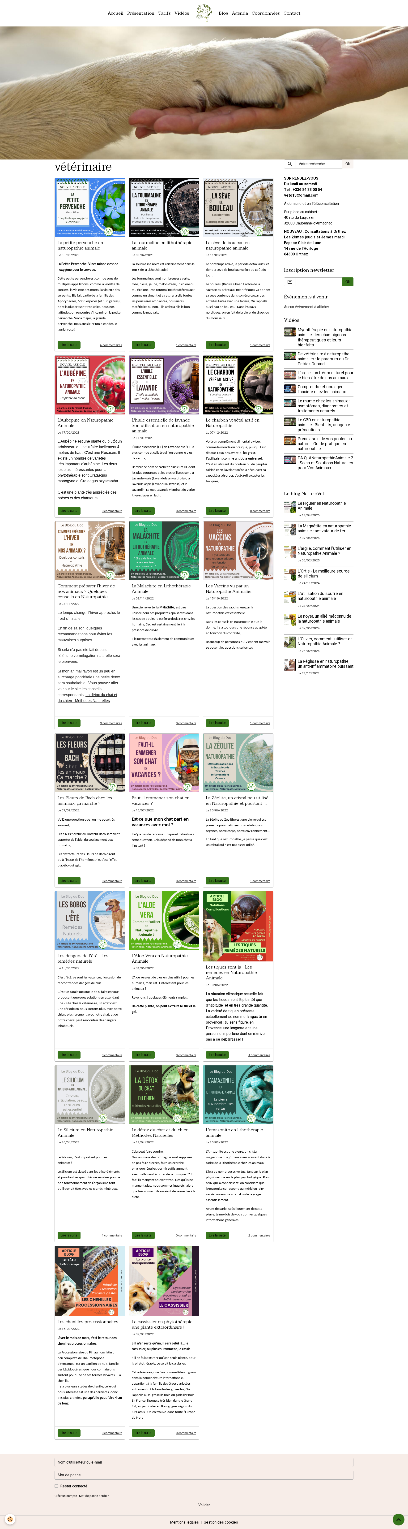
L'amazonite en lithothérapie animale (234, 1132)
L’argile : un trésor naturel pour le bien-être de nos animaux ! (325, 375)
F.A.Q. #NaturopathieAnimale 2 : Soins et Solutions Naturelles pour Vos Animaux (325, 463)
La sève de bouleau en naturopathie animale (228, 245)
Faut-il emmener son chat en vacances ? (161, 800)
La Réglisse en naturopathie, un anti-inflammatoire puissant (325, 664)
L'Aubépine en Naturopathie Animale (86, 422)
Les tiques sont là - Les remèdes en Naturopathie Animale (231, 972)
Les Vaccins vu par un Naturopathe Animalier (229, 588)
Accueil (115, 13)
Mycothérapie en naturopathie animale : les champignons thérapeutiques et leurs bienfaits (325, 337)
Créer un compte (66, 1496)
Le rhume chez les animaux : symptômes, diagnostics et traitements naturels (324, 406)
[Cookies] (10, 1519)
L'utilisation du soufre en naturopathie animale (320, 596)
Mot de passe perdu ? (94, 1496)
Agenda (240, 13)
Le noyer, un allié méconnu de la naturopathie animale (324, 619)
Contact (292, 13)
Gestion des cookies (221, 1522)
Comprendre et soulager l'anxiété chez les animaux (322, 389)
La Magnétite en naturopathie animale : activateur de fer (324, 528)
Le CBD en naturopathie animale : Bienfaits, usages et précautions (325, 425)
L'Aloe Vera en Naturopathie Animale (160, 958)
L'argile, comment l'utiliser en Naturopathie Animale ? (324, 551)
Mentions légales (184, 1522)
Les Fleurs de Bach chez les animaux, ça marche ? (85, 800)
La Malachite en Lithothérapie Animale (161, 588)
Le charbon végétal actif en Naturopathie (232, 422)
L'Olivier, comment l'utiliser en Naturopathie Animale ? (325, 641)
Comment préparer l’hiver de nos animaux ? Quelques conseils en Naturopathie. (86, 591)
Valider (204, 1505)
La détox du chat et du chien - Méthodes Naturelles (161, 1132)
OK (347, 164)
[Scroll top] (398, 1519)
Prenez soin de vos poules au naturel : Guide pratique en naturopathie (325, 443)
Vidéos (181, 13)
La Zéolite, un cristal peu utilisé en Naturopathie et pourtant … (237, 800)
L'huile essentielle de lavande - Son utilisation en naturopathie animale (163, 425)
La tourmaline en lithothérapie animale (162, 245)
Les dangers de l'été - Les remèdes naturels (83, 958)
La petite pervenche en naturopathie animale (80, 245)
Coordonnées (266, 13)
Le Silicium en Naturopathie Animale (85, 1132)
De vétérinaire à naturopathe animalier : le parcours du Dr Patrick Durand (323, 359)
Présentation (140, 13)
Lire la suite (69, 345)
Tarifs (164, 13)
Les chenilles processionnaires (88, 1322)
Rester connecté (73, 1486)
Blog (223, 13)
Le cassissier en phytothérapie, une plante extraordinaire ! (162, 1324)
